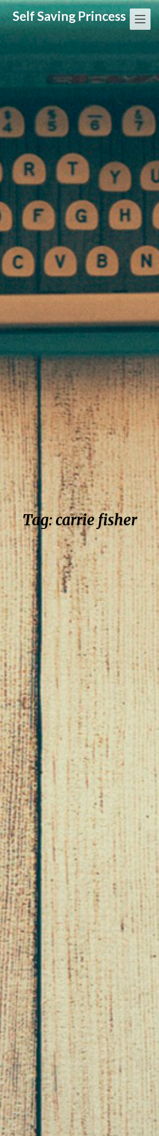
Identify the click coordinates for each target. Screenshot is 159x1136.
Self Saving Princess (69, 16)
